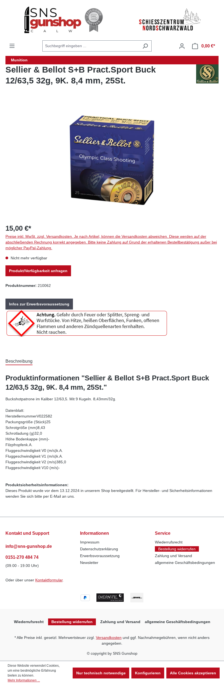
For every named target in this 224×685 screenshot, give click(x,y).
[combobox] (90, 46)
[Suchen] (145, 46)
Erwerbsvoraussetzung (100, 556)
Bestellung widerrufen (177, 549)
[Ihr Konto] (181, 46)
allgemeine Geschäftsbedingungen (185, 562)
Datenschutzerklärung (99, 549)
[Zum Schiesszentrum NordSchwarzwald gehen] (169, 20)
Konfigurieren (148, 673)
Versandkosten (109, 637)
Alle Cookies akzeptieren (193, 673)
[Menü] (12, 45)
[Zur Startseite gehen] (65, 20)
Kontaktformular (49, 580)
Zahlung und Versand (173, 556)
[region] (112, 160)
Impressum (89, 542)
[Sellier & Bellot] (207, 77)
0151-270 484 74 (22, 557)
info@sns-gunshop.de (28, 546)
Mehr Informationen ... (24, 680)
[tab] (19, 361)
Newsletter (89, 562)
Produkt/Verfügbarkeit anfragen (38, 271)
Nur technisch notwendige (101, 673)
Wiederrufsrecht (168, 542)
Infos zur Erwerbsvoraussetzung (39, 304)
